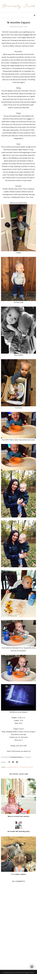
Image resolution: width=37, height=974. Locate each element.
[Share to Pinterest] (17, 762)
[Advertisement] (18, 946)
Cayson (9, 767)
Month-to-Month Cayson (23, 767)
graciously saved (13, 972)
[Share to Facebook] (9, 762)
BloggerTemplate (29, 972)
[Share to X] (13, 762)
